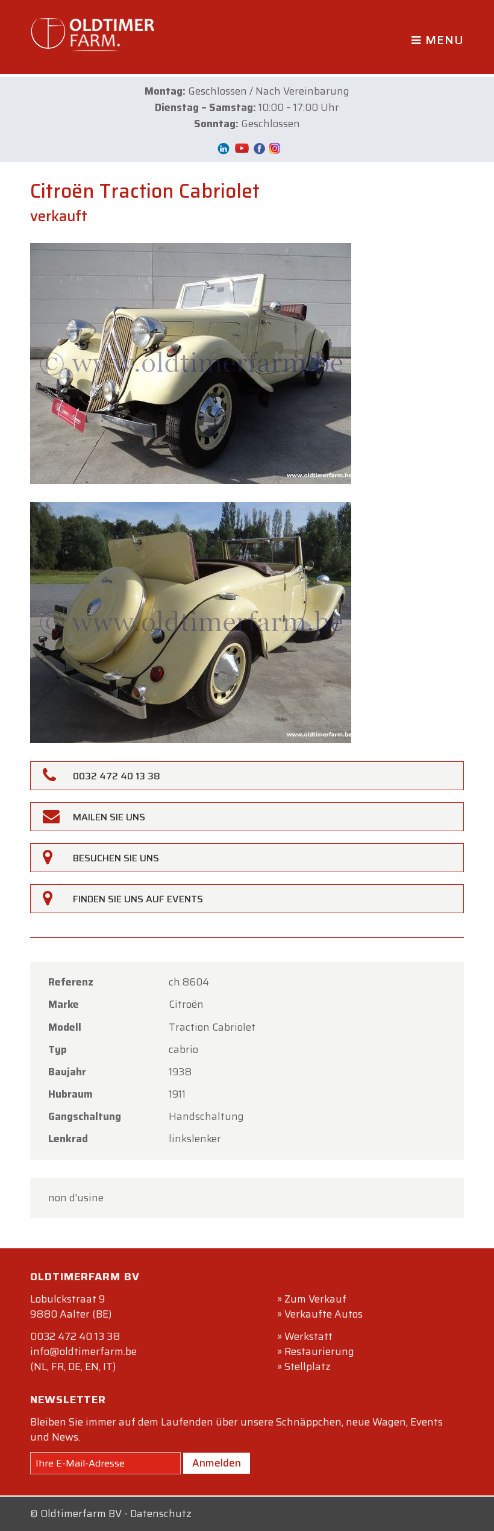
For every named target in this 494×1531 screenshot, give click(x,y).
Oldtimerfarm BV (81, 1513)
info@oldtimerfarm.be (83, 1351)
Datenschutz (161, 1513)
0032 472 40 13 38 (75, 1336)
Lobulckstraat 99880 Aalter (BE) (70, 1306)
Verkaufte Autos (323, 1314)
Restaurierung (319, 1351)
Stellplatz (307, 1366)
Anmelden (216, 1463)
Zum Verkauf (315, 1299)
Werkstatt (308, 1336)
